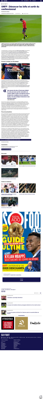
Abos (30, 0)
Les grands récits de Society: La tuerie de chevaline (8, 168)
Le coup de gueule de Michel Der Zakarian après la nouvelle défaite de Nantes (12, 309)
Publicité (40, 337)
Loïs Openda (3, 343)
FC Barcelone (15, 344)
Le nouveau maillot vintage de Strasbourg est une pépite (27, 183)
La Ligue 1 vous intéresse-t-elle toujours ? (8, 289)
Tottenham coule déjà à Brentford (6, 294)
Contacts (9, 337)
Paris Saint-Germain (16, 343)
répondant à (10, 103)
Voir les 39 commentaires (5, 149)
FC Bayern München (16, 348)
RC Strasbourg (16, 342)
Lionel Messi (3, 344)
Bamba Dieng (3, 348)
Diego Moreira (3, 345)
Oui (2, 291)
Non (4, 291)
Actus (22, 0)
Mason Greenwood (3, 346)
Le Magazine (34, 0)
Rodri (2, 342)
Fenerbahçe (15, 346)
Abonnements (4, 337)
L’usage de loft (22, 82)
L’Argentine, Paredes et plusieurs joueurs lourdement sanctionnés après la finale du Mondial (9, 184)
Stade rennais (16, 345)
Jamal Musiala (3, 341)
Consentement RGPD (5, 338)
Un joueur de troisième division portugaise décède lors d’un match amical (12, 302)
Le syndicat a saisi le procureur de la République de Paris (17, 52)
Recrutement (11, 338)
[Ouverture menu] (2, 0)
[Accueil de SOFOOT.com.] (12, 0)
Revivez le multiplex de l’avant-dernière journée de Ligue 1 (27, 156)
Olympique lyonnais (16, 341)
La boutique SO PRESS (15, 337)
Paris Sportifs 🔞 (26, 0)
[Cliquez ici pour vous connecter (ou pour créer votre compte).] (40, 396)
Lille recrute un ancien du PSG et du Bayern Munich (9, 155)
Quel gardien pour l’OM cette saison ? (6, 197)
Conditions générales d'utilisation (32, 337)
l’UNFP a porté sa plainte (20, 50)
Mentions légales (23, 337)
